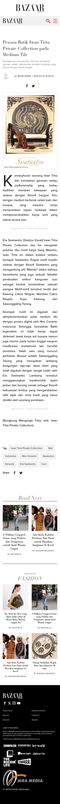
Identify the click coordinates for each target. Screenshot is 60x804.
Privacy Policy (7, 711)
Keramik (9, 464)
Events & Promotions (38, 711)
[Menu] (55, 21)
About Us (6, 715)
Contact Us (35, 715)
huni (44, 464)
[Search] (48, 21)
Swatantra (48, 456)
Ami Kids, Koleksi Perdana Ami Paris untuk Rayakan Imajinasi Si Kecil (43, 540)
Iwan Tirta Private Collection (26, 448)
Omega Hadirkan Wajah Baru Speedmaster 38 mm (44, 666)
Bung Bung (24, 76)
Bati (50, 448)
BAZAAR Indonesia (45, 551)
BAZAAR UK (16, 554)
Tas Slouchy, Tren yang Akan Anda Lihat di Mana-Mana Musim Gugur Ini (15, 618)
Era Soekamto (28, 464)
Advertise (35, 720)
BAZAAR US (17, 628)
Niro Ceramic (29, 456)
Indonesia (10, 456)
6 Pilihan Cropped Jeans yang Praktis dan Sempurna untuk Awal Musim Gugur (14, 542)
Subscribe (6, 720)
